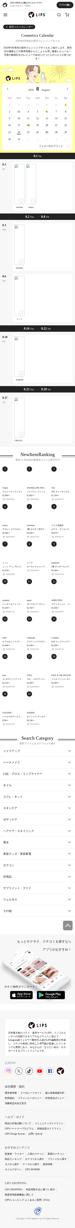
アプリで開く (65, 5)
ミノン (19, 319)
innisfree (19, 207)
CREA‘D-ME (19, 440)
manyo (31, 207)
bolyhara (19, 268)
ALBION (19, 380)
